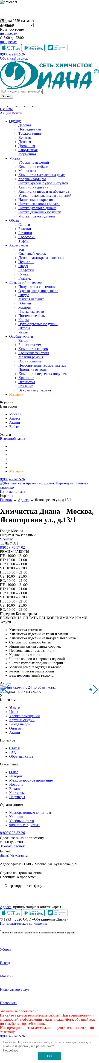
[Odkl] (12, 903)
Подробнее (10, 1050)
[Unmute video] (49, 11)
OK (49, 1056)
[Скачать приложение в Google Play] (34, 915)
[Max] (37, 903)
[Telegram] (29, 903)
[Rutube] (21, 903)
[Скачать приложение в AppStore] (11, 915)
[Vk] (4, 903)
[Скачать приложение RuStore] (56, 915)
